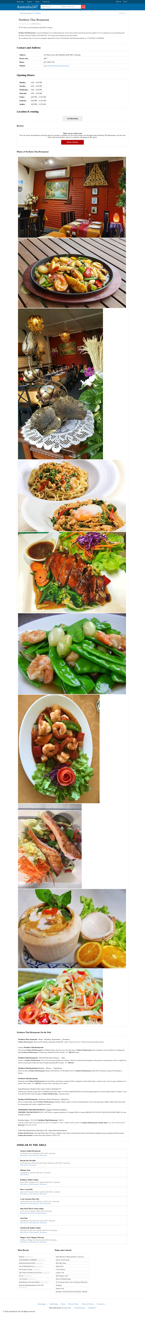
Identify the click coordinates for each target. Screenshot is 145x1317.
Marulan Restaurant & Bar (31, 1263)
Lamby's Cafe (60, 1272)
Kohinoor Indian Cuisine (29, 1180)
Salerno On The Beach (63, 1260)
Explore (29, 1)
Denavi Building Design (63, 1279)
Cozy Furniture (60, 1269)
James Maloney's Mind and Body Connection (70, 1257)
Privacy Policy (74, 1304)
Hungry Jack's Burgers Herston (32, 1237)
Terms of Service (88, 1304)
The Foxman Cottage (29, 1269)
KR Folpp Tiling (61, 1263)
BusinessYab (66, 1308)
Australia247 (27, 7)
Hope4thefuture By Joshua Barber (33, 1282)
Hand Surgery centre (62, 1276)
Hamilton (38, 13)
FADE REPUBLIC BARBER (32, 1260)
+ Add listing (53, 1304)
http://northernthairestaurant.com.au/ (56, 66)
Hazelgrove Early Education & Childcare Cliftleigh (71, 1291)
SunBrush (59, 1285)
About (37, 1)
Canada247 (92, 1308)
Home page (20, 1)
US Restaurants (79, 1308)
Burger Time (60, 1266)
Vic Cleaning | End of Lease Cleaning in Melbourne (72, 1282)
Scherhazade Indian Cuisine (30, 1228)
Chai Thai (24, 1218)
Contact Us (46, 1)
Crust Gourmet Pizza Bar (29, 1199)
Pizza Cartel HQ (26, 1189)
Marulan (26, 1257)
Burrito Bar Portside (28, 1160)
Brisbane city (30, 13)
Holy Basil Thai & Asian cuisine (32, 1209)
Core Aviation (27, 1279)
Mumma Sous (25, 1170)
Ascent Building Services (31, 1266)
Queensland (23, 13)
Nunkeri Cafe (60, 1288)
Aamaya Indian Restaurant (30, 1151)
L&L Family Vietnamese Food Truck (34, 1272)
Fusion (25, 1276)
